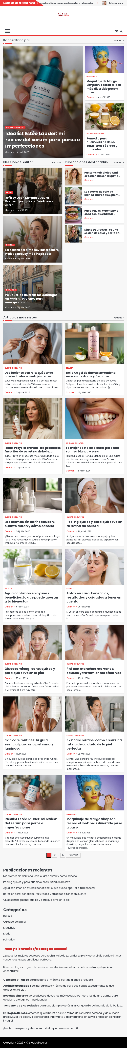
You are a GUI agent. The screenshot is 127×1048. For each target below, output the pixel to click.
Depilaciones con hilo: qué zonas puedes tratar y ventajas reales (29, 374)
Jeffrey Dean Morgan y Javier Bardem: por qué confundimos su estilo (30, 201)
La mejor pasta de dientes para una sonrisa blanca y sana (92, 449)
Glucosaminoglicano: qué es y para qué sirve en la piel (30, 671)
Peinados (11, 290)
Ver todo (117, 40)
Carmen (9, 152)
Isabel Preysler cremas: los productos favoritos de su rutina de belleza (33, 449)
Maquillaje (91, 76)
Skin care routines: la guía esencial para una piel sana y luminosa (29, 744)
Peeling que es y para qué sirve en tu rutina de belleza (94, 524)
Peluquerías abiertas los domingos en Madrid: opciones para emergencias (31, 298)
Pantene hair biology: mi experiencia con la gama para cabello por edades (101, 176)
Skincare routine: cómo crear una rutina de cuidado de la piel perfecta (94, 744)
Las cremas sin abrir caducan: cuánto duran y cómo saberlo (30, 524)
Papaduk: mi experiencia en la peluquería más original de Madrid (101, 214)
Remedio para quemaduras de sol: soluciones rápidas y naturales (101, 144)
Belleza (10, 245)
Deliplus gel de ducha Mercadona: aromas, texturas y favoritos (91, 374)
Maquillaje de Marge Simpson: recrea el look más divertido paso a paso (103, 86)
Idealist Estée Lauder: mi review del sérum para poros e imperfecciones (42, 139)
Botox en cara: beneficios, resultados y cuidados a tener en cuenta (93, 597)
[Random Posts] (116, 31)
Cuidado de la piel (15, 127)
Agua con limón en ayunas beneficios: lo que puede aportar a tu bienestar (32, 597)
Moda (9, 193)
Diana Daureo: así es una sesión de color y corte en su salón (101, 233)
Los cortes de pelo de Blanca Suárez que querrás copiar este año (102, 195)
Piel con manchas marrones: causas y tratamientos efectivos (93, 671)
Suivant (73, 855)
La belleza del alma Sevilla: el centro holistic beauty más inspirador (32, 252)
